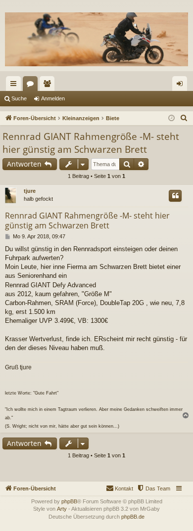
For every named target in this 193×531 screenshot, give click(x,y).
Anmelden (53, 98)
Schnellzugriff (15, 85)
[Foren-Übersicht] (96, 39)
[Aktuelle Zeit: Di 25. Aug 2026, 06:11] (171, 118)
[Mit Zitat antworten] (175, 196)
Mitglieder (49, 85)
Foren (32, 85)
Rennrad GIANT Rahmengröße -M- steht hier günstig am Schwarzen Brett (90, 143)
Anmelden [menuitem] (181, 85)
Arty (62, 509)
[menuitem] (184, 118)
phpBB (69, 501)
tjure (30, 191)
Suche (19, 98)
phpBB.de (133, 517)
